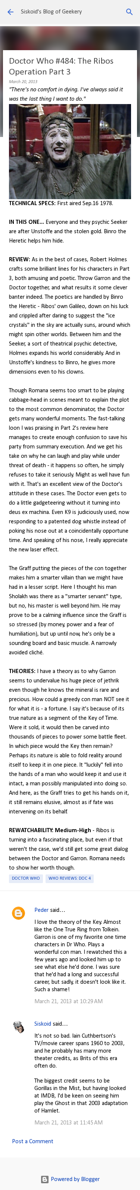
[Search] (129, 12)
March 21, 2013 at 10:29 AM (68, 1002)
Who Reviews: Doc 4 (70, 878)
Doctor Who (26, 878)
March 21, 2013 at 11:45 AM (68, 1123)
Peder (41, 910)
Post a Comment (32, 1142)
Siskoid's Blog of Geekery (51, 12)
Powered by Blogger (74, 1180)
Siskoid (42, 1024)
